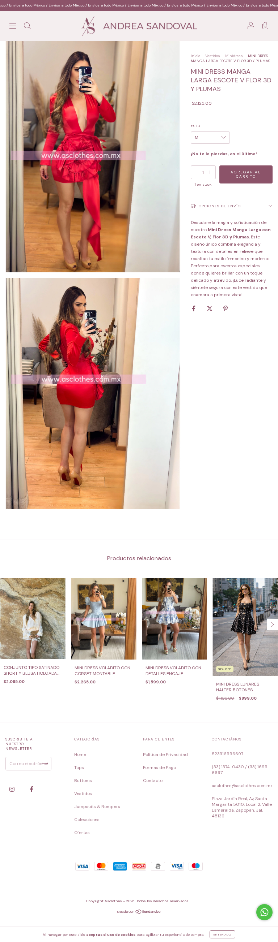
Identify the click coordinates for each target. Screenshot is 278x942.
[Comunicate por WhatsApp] (264, 912)
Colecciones (87, 819)
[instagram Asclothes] (12, 789)
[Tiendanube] (139, 913)
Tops (79, 767)
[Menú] (12, 27)
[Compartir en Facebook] (194, 308)
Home (80, 754)
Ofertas (82, 832)
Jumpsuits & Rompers (97, 806)
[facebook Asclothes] (31, 789)
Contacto (153, 780)
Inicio (195, 55)
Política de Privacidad (165, 754)
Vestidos (212, 55)
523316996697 (227, 754)
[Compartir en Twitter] (210, 308)
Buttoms (83, 780)
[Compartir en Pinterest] (225, 308)
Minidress (234, 55)
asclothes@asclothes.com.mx (242, 785)
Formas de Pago (159, 767)
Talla (196, 126)
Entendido (222, 934)
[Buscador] (27, 27)
